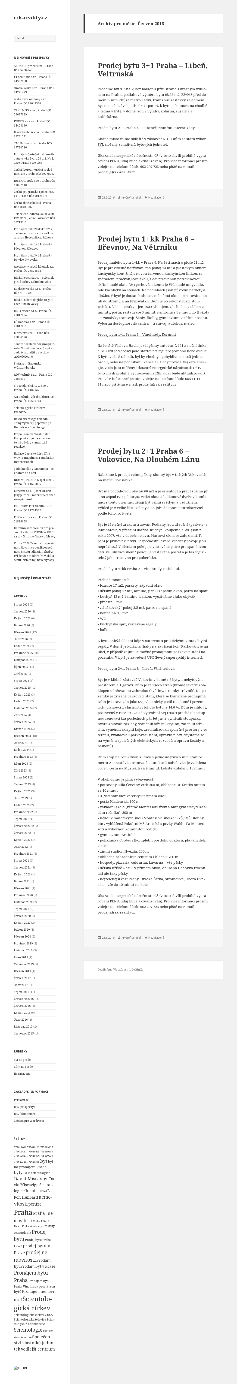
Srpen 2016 (21, 992)
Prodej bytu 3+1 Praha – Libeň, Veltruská (153, 69)
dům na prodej (24, 1067)
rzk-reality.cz (30, 17)
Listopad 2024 (23, 708)
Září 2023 (20, 770)
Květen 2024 (22, 729)
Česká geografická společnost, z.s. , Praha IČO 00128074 (34, 194)
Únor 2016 (21, 1020)
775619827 (20, 1155)
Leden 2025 (22, 701)
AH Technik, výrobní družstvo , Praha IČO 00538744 (34, 399)
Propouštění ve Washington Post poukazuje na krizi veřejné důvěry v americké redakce (32, 440)
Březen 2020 (22, 936)
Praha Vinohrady (32, 1226)
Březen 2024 (22, 736)
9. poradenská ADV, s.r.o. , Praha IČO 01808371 (31, 388)
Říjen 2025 (21, 667)
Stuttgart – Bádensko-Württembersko (28, 366)
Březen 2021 (22, 888)
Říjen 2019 (21, 957)
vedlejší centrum (38, 1349)
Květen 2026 (22, 618)
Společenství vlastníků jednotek (34, 1343)
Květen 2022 (22, 840)
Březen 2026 (22, 632)
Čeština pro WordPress (29, 1121)
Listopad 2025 (23, 660)
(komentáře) (25, 1114)
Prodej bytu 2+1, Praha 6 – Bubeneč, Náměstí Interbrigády (146, 127)
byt (43, 1161)
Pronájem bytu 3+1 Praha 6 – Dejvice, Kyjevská (33, 257)
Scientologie (28, 1329)
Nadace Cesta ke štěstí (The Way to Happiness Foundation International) (34, 458)
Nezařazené (22, 1074)
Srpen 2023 (21, 777)
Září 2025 (20, 674)
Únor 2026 (21, 639)
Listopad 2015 (23, 1026)
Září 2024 (20, 715)
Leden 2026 (22, 646)
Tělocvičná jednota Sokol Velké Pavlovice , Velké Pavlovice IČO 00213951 (34, 218)
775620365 (33, 1161)
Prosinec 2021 (23, 854)
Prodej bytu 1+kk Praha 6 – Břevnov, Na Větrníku (146, 243)
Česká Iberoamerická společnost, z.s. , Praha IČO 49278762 (34, 172)
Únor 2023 (21, 798)
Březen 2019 (22, 971)
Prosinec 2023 (23, 757)
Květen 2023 (22, 791)
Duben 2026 (22, 625)
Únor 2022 (21, 847)
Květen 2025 (22, 695)
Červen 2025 (22, 688)
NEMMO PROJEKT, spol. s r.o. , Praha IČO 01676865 (34, 482)
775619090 (20, 1147)
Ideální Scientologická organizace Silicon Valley (34, 302)
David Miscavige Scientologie (34, 1184)
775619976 (33, 1155)
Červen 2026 (22, 611)
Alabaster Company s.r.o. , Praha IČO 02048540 (31, 101)
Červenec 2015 (24, 1033)
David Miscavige (31, 1179)
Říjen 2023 (21, 764)
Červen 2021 (22, 867)
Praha (23, 1212)
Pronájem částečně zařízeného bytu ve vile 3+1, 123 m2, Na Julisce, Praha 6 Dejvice (35, 158)
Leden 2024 (22, 750)
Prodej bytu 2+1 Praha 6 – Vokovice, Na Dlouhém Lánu (149, 455)
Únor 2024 (21, 743)
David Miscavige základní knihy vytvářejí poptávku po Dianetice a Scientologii (32, 423)
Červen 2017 (22, 978)
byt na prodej (22, 1060)
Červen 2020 (22, 916)
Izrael (42, 1191)
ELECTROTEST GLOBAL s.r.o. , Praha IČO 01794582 (34, 508)
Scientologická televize (30, 1319)
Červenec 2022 (24, 826)
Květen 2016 (22, 1013)
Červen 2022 (22, 833)
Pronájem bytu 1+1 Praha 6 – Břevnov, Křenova (33, 246)
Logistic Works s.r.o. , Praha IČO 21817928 (32, 291)
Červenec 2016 (24, 999)
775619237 (46, 1147)
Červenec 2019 (24, 964)
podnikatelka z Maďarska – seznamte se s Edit (34, 471)
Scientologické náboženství (34, 1321)
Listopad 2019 (23, 950)
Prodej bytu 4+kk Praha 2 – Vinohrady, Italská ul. (139, 568)
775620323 (20, 1161)
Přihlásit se (21, 1100)
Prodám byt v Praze (37, 1266)
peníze (35, 1204)
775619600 (46, 1151)
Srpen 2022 (21, 819)
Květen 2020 (22, 923)
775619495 (33, 1151)
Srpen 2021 (21, 860)
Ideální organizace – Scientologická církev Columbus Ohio (34, 280)
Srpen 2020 (21, 909)
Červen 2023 (22, 784)
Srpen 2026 (21, 604)
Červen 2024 (22, 722)
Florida (30, 1190)
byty (18, 1172)
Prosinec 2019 (23, 943)
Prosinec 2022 (23, 812)
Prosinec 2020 (23, 895)
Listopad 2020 (23, 902)
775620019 (46, 1155)
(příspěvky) (24, 1107)
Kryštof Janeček (131, 197)
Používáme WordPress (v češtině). (120, 969)
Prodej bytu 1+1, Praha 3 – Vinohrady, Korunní (137, 334)
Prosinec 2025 (23, 653)
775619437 (20, 1151)
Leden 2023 (22, 805)
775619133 (33, 1147)
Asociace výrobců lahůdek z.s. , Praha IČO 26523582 (34, 269)
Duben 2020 (22, 930)
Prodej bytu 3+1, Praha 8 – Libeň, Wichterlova (136, 668)
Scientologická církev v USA (33, 1315)
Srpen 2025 (21, 681)
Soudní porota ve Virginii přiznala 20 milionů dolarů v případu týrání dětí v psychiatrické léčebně (34, 350)
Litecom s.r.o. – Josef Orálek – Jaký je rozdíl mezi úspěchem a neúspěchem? (34, 495)
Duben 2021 (22, 881)
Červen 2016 (22, 1006)
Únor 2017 (21, 985)
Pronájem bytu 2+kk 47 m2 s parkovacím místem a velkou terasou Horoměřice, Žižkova (33, 233)
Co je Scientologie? (36, 1173)
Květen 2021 (22, 874)
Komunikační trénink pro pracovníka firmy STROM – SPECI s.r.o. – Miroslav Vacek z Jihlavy (34, 532)
